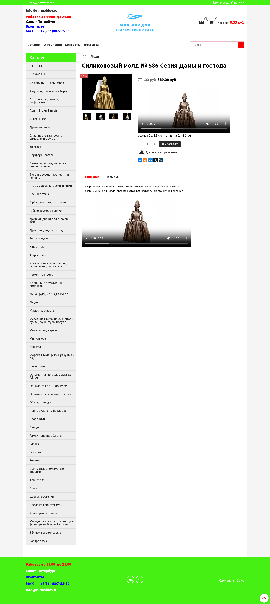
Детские (35, 146)
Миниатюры (38, 338)
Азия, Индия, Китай (43, 110)
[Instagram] (139, 579)
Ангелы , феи (38, 118)
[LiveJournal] (161, 160)
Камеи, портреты (42, 274)
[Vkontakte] (130, 579)
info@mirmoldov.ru (42, 10)
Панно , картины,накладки (48, 410)
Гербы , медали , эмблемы (48, 202)
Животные (37, 246)
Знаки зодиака (40, 238)
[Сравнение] (202, 22)
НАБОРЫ (36, 66)
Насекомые (37, 366)
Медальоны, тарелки (44, 330)
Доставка (91, 44)
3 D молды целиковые (45, 532)
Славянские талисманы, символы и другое (46, 137)
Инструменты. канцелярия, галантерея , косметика (48, 265)
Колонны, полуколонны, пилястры (47, 284)
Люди (95, 56)
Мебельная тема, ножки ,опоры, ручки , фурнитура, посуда (52, 320)
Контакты (73, 44)
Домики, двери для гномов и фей (50, 220)
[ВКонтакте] (140, 160)
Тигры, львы (38, 255)
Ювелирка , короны (43, 513)
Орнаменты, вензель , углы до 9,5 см (51, 376)
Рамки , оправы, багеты (46, 435)
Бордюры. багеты (42, 155)
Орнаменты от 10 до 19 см (48, 385)
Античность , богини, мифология (44, 101)
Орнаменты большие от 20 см (51, 394)
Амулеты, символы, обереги (49, 91)
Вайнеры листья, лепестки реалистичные (48, 165)
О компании (53, 44)
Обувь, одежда (40, 402)
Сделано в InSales (231, 580)
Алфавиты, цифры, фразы (48, 82)
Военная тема (39, 194)
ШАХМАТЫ (37, 74)
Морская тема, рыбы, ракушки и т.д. (52, 356)
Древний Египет (41, 127)
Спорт (34, 488)
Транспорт (37, 480)
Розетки (35, 452)
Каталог (34, 44)
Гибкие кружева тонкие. (46, 210)
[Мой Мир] (150, 160)
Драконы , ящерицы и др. (47, 230)
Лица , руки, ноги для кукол (49, 294)
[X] (155, 160)
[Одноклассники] (145, 160)
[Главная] (84, 56)
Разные (35, 444)
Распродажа (38, 541)
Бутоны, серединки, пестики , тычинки (50, 176)
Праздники (37, 419)
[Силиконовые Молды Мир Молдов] (135, 22)
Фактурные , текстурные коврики (47, 470)
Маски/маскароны (42, 310)
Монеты (35, 346)
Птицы (34, 427)
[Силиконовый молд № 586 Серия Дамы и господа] (107, 91)
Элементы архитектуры (46, 504)
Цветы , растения (42, 496)
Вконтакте (35, 26)
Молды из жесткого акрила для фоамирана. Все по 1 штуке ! (52, 523)
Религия (35, 460)
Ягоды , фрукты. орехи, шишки (51, 185)
